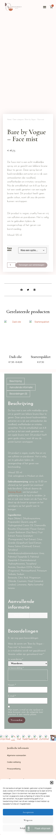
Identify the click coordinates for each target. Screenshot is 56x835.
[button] (51, 782)
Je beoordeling (16, 668)
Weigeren (28, 820)
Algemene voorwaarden (16, 755)
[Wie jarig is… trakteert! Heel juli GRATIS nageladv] (36, 738)
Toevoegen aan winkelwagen (31, 265)
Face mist (9, 249)
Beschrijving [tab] (15, 381)
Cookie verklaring (14, 762)
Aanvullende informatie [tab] (21, 387)
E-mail (12, 696)
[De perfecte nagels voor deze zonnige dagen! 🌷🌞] (53, 738)
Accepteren (28, 812)
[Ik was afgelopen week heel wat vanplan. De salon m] (14, 738)
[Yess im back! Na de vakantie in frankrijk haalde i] (8, 738)
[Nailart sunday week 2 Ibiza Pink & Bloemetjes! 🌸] (31, 738)
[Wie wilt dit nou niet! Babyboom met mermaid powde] (47, 738)
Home (9, 119)
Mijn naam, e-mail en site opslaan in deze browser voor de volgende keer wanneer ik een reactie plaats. (25, 712)
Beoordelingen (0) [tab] (18, 394)
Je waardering (15, 659)
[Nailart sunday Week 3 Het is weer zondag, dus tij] (25, 738)
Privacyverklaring (14, 769)
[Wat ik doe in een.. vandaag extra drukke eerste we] (19, 738)
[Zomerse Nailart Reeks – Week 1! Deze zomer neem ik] (42, 738)
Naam (12, 685)
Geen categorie (18, 119)
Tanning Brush (14, 492)
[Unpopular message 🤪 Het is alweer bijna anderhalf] (3, 738)
